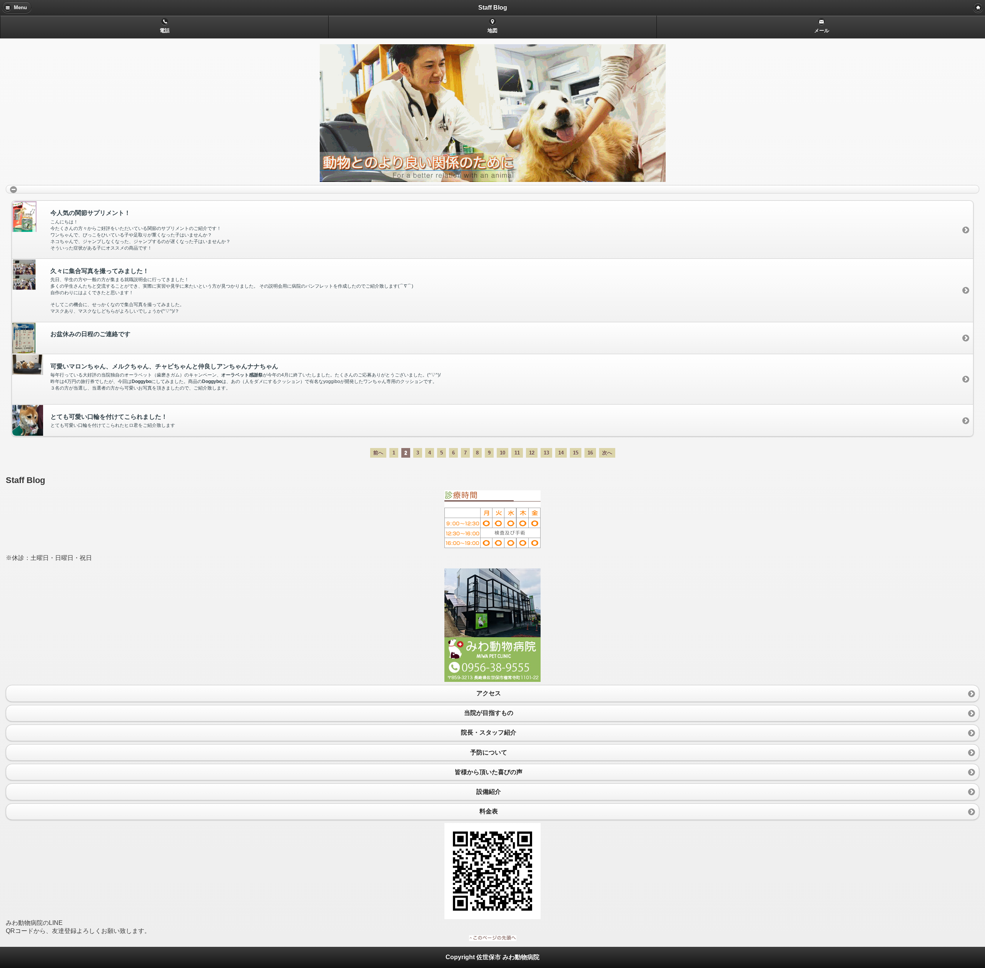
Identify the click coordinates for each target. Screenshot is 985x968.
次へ (607, 453)
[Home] (978, 8)
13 (546, 453)
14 (561, 453)
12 (531, 453)
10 (502, 453)
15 (575, 453)
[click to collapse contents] (492, 189)
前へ (378, 453)
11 (517, 453)
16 (590, 453)
